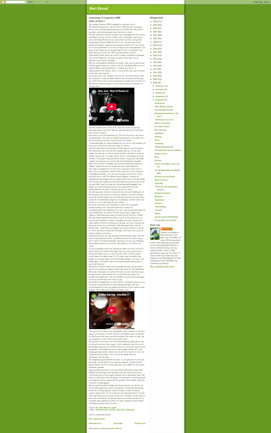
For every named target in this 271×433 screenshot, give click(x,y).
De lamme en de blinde (165, 176)
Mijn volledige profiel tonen (162, 267)
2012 (155, 69)
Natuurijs (121, 410)
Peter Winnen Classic (164, 106)
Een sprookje (160, 130)
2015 (155, 59)
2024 (155, 28)
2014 (155, 62)
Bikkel (157, 213)
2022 (155, 35)
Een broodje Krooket (164, 110)
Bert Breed (98, 8)
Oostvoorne (160, 103)
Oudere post (140, 423)
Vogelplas (159, 133)
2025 (155, 25)
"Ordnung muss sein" (164, 120)
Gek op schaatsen (162, 123)
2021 (155, 38)
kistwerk (116, 138)
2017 (155, 52)
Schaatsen (130, 410)
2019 (155, 45)
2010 (155, 76)
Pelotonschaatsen (162, 193)
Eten (157, 157)
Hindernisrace (161, 154)
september (160, 96)
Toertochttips (160, 207)
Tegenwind (159, 200)
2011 (155, 72)
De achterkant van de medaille (168, 150)
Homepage (118, 423)
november (160, 89)
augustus (159, 100)
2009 (155, 79)
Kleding (158, 137)
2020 (155, 42)
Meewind (158, 196)
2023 (155, 32)
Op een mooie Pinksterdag (166, 217)
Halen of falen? (161, 180)
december (160, 86)
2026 (155, 22)
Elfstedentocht (101, 410)
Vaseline (158, 203)
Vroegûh (158, 210)
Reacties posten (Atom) (111, 428)
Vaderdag (159, 183)
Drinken (158, 160)
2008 (155, 83)
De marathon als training (165, 220)
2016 (155, 55)
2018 (155, 49)
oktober (159, 93)
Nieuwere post (95, 423)
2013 (155, 66)
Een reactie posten (97, 419)
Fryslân (112, 410)
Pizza (157, 140)
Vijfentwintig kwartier (164, 147)
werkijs (128, 259)
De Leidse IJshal (162, 126)
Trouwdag (159, 143)
